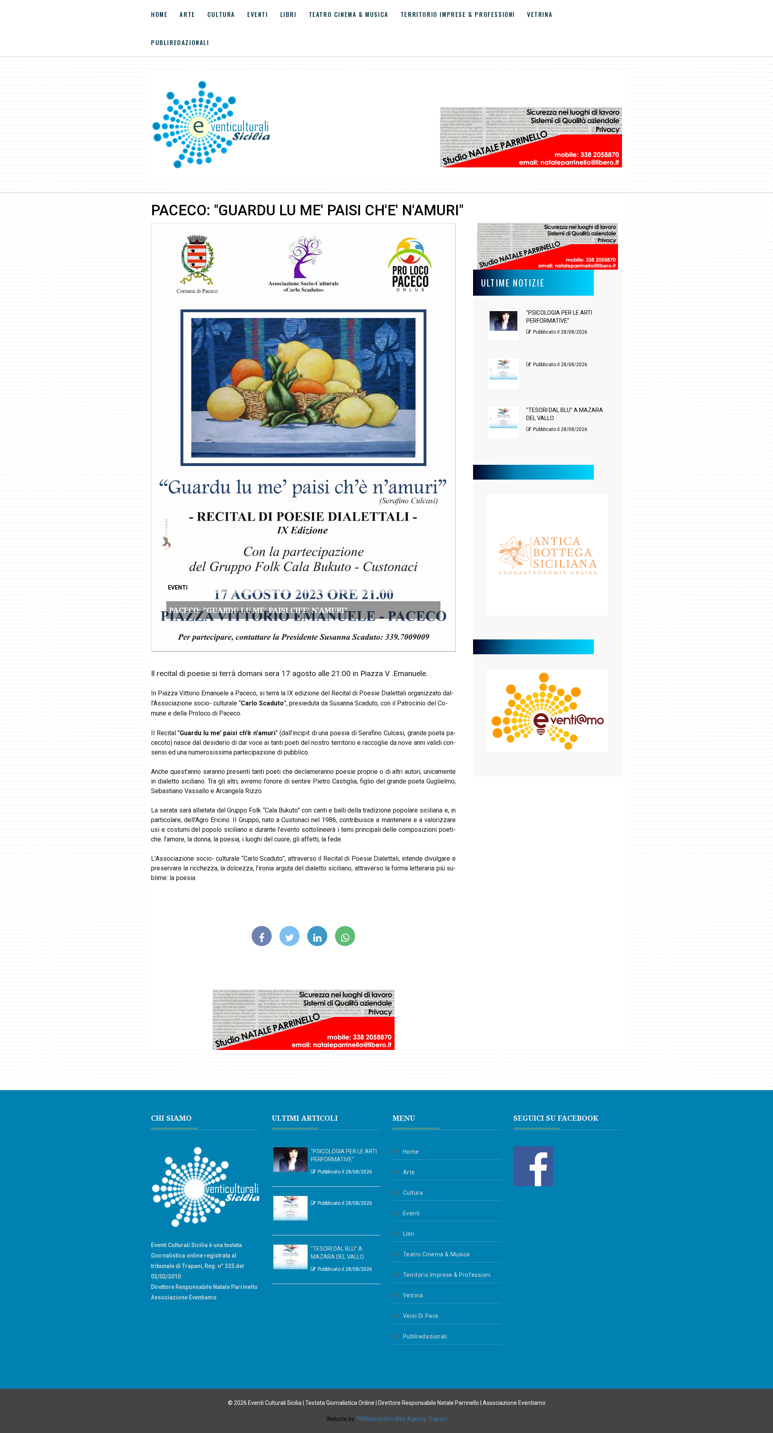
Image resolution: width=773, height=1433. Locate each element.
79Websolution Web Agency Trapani (401, 1419)
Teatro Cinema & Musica (349, 14)
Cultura (221, 14)
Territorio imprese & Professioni (458, 14)
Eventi (257, 14)
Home (159, 14)
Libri (288, 14)
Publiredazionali (180, 42)
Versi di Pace (421, 1316)
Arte (187, 14)
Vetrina (539, 14)
